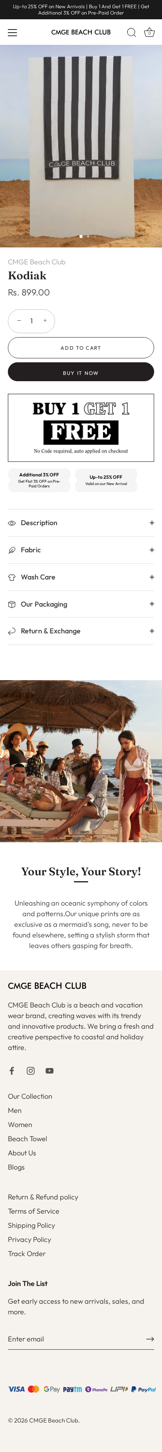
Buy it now (81, 373)
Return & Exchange (50, 630)
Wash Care (37, 576)
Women (20, 1124)
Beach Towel (27, 1138)
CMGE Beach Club (37, 261)
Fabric (30, 549)
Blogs (16, 1167)
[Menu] (12, 32)
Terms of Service (33, 1211)
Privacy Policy (29, 1239)
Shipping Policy (31, 1225)
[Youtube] (49, 1069)
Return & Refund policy (43, 1196)
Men (15, 1110)
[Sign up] (150, 1339)
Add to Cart (81, 348)
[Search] (131, 33)
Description (38, 522)
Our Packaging (43, 604)
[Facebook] (12, 1069)
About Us (22, 1152)
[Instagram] (31, 1069)
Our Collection (30, 1096)
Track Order (27, 1253)
